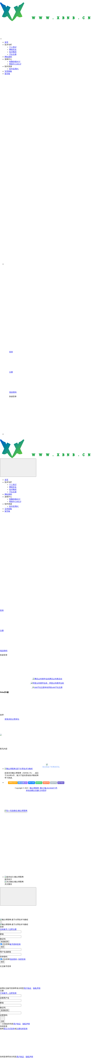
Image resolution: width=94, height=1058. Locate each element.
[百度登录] (61, 416)
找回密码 (13, 959)
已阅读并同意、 (16, 1024)
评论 (17, 719)
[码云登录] (26, 416)
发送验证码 (4, 941)
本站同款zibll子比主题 (53, 687)
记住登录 (6, 944)
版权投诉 (39, 782)
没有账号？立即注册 (8, 929)
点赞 (14, 719)
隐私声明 (46, 782)
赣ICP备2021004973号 (48, 788)
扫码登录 (24, 1029)
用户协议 (61, 782)
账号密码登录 (15, 944)
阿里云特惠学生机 (55, 683)
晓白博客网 (34, 788)
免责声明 (53, 782)
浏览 (10, 719)
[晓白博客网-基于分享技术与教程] (19, 769)
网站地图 (31, 782)
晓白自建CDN (22, 782)
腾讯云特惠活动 (55, 679)
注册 (2, 1021)
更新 (6, 719)
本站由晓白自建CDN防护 (36, 790)
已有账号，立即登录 (8, 993)
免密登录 (22, 959)
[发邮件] (36, 875)
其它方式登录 (9, 1029)
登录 (2, 947)
